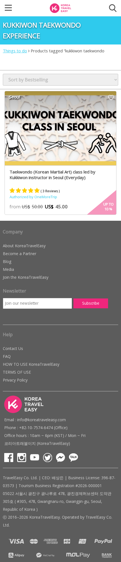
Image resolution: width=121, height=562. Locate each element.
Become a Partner (19, 253)
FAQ (7, 356)
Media (8, 269)
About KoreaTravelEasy (24, 245)
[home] (60, 7)
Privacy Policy (15, 380)
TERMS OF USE (17, 372)
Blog (7, 261)
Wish (111, 99)
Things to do (15, 50)
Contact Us (13, 348)
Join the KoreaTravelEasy (25, 277)
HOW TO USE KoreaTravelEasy (31, 364)
